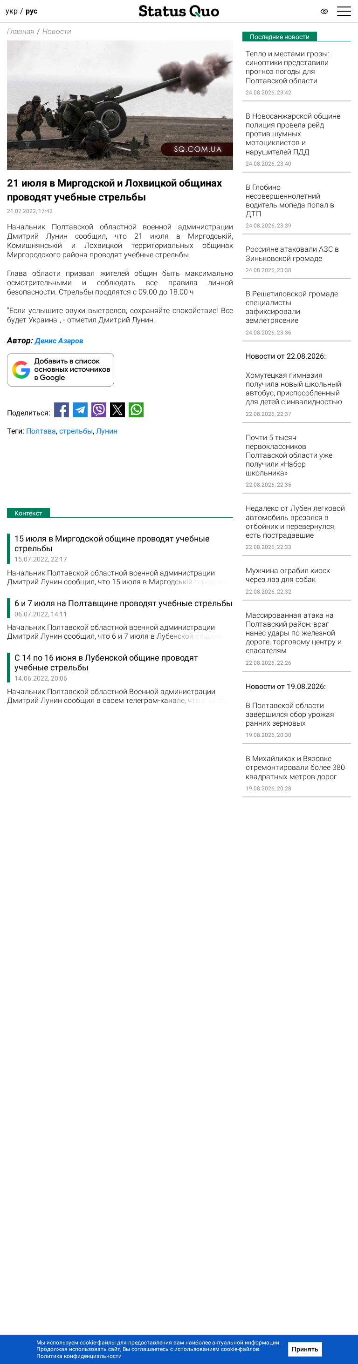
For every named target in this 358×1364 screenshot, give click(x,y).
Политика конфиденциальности (79, 1356)
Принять (305, 1349)
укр (12, 11)
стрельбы (76, 431)
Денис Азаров (59, 340)
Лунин (106, 431)
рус (31, 11)
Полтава (41, 431)
